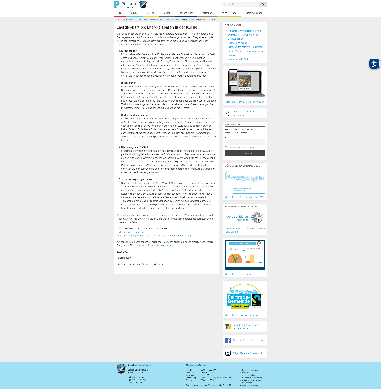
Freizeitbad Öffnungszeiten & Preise (245, 30)
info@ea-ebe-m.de (133, 232)
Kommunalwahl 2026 (238, 59)
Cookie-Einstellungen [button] (251, 385)
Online (225, 385)
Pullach (167, 12)
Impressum (247, 383)
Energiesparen (172, 19)
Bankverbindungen (250, 370)
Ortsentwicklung (254, 12)
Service (150, 12)
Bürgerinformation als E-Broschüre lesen (244, 102)
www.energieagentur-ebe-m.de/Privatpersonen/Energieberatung (157, 235)
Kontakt (231, 55)
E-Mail (227, 137)
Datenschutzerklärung (251, 380)
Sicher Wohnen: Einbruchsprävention (245, 51)
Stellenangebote (249, 375)
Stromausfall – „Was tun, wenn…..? (245, 35)
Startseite (121, 19)
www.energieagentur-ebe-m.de (152, 245)
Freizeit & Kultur (229, 12)
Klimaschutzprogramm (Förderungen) (246, 47)
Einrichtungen (186, 12)
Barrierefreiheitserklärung (252, 378)
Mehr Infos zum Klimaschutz (239, 274)
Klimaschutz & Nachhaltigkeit (150, 19)
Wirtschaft (207, 12)
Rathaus (134, 12)
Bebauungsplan (235, 39)
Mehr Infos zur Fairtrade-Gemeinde (242, 315)
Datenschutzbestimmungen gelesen (244, 147)
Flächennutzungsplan (238, 43)
